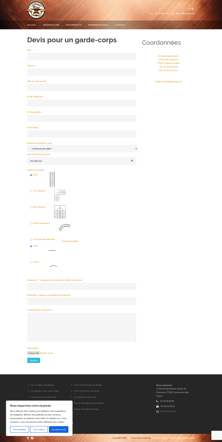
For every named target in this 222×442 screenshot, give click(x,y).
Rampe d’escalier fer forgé (86, 409)
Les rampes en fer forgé (85, 397)
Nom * (30, 50)
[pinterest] (33, 438)
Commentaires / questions (39, 309)
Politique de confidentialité (182, 438)
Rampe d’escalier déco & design (89, 403)
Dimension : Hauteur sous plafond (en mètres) (48, 295)
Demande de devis (98, 25)
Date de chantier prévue (38, 154)
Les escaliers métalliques (42, 385)
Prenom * (31, 65)
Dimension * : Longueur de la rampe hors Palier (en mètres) (54, 280)
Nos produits (74, 25)
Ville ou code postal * (37, 81)
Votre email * (33, 127)
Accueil (31, 25)
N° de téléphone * (35, 96)
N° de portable (34, 112)
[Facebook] (28, 438)
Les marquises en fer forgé (43, 397)
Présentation (51, 25)
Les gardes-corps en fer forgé (45, 391)
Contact (120, 25)
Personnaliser (19, 429)
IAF (128, 438)
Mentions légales (159, 438)
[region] (39, 418)
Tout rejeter (39, 429)
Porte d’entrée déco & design (88, 385)
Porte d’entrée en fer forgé (87, 391)
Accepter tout (59, 429)
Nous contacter (168, 411)
